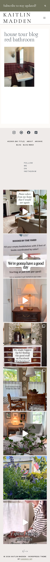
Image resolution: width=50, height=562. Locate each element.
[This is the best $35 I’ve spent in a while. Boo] (25, 256)
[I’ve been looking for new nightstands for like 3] (25, 300)
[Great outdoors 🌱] (25, 478)
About (30, 141)
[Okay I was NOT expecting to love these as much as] (25, 522)
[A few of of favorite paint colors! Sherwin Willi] (25, 211)
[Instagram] (14, 132)
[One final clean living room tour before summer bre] (25, 433)
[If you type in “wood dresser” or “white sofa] (25, 344)
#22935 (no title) (16, 141)
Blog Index (28, 145)
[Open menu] (44, 18)
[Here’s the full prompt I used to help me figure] (25, 389)
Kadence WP (26, 559)
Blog (18, 145)
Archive (39, 141)
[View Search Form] (45, 5)
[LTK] (21, 132)
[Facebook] (28, 132)
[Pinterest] (36, 132)
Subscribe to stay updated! (19, 6)
